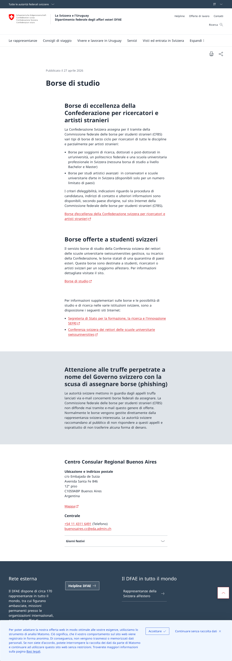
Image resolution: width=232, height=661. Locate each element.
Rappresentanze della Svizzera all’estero (139, 593)
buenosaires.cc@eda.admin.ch (88, 528)
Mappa (70, 506)
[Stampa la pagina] (211, 53)
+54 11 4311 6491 (78, 524)
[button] (23, 40)
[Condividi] (220, 53)
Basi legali (33, 651)
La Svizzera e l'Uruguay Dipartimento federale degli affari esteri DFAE (88, 18)
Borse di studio (76, 281)
